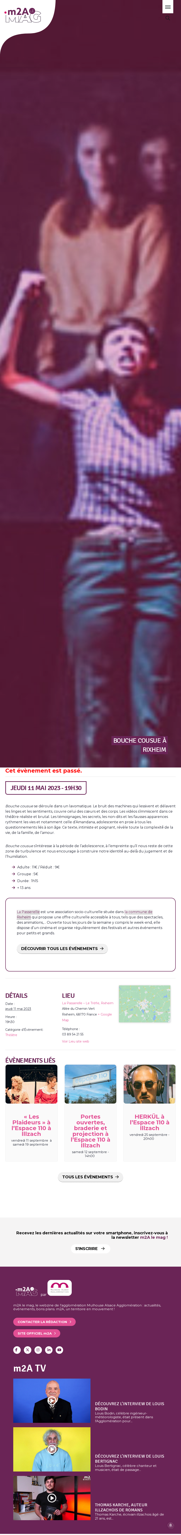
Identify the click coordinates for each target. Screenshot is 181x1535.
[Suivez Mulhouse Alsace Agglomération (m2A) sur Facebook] (17, 1350)
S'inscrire (87, 1248)
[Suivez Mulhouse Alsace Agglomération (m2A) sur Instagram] (38, 1350)
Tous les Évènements (87, 1177)
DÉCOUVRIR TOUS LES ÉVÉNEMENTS (59, 948)
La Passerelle (28, 912)
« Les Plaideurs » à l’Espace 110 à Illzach (31, 1125)
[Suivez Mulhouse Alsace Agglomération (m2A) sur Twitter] (27, 1350)
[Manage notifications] (170, 1525)
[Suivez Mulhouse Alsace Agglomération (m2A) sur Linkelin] (49, 1350)
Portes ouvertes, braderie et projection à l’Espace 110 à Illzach (90, 1131)
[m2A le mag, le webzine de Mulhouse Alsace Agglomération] (59, 1295)
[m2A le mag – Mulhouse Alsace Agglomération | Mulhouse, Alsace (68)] (35, 15)
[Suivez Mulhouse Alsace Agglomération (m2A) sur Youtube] (59, 1350)
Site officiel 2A (35, 1333)
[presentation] (31, 1084)
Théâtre (11, 1035)
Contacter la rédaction (42, 1322)
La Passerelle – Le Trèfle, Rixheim (87, 1003)
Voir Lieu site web (75, 1041)
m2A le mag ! (154, 1237)
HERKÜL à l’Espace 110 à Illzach (150, 1122)
